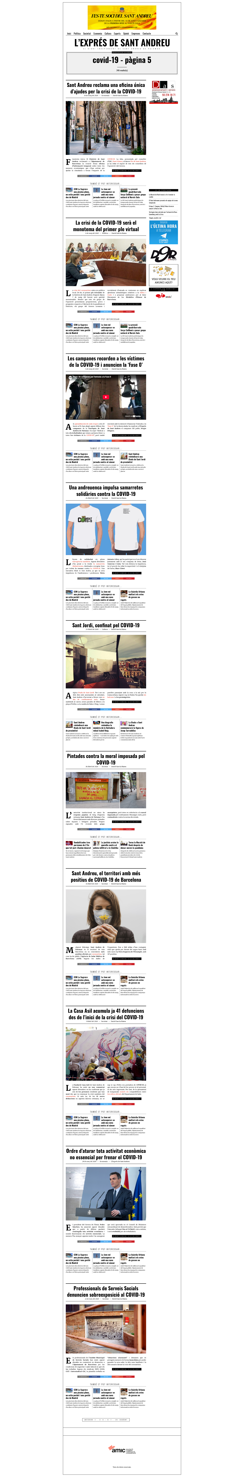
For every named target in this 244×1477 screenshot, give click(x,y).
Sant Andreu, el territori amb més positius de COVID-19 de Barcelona (106, 876)
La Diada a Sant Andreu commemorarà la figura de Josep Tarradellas (132, 726)
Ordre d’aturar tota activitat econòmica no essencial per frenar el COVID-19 (106, 1154)
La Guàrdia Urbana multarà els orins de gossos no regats (133, 595)
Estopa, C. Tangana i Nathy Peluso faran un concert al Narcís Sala (161, 207)
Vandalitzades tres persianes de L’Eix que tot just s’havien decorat (78, 845)
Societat (105, 369)
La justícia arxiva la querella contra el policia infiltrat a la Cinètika (105, 845)
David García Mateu (120, 95)
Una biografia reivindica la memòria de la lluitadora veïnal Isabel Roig (104, 726)
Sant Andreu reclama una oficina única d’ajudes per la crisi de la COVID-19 (106, 88)
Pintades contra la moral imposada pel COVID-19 (106, 759)
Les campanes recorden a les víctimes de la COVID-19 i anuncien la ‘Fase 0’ (106, 361)
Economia (105, 95)
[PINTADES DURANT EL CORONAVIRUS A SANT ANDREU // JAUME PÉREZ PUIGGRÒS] (93, 790)
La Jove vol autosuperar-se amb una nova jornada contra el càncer (104, 193)
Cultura (105, 629)
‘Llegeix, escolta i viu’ (155, 218)
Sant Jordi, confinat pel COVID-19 (106, 625)
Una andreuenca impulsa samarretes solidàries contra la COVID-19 (106, 490)
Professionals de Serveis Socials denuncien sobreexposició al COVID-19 (106, 1291)
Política (105, 233)
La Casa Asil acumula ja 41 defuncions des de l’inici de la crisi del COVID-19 (106, 1014)
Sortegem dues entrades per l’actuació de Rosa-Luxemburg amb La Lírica (163, 213)
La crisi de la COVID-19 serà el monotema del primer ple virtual (106, 226)
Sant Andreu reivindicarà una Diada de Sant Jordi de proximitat (133, 458)
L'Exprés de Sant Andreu (120, 1161)
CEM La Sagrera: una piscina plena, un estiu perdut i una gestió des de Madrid (78, 193)
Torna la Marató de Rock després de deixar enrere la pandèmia (133, 845)
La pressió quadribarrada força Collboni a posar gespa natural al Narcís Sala (133, 193)
